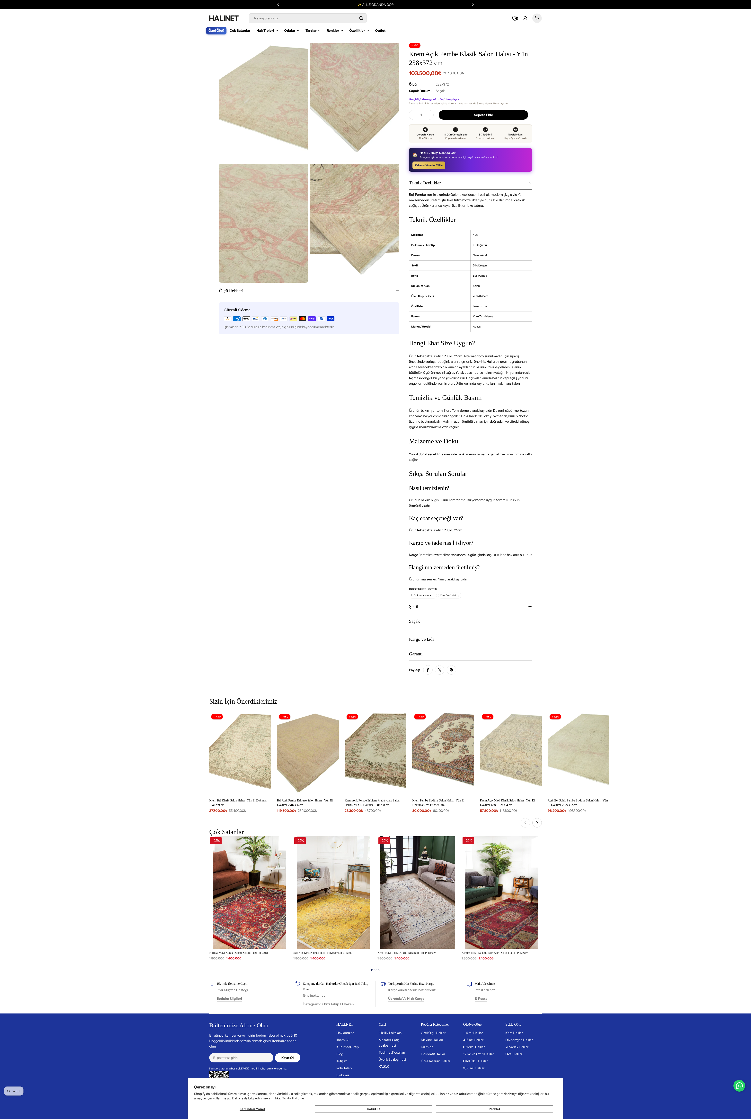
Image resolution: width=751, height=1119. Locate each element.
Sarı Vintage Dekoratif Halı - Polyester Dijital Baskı (238, 952)
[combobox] (308, 18)
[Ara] (361, 18)
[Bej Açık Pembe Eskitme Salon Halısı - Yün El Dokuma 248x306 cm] (308, 753)
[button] (278, 4)
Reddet (494, 1109)
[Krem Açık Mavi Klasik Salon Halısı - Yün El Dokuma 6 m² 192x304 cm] (511, 753)
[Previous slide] (525, 823)
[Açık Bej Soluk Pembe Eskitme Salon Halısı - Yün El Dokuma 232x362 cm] (578, 753)
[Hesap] (525, 18)
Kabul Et (373, 1109)
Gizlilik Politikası (293, 1098)
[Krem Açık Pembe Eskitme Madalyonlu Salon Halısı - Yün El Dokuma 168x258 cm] (375, 753)
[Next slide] (537, 823)
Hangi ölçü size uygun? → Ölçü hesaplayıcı (434, 99)
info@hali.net (485, 990)
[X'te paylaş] (439, 670)
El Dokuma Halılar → (423, 595)
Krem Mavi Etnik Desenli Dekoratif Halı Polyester (322, 952)
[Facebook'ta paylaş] (428, 670)
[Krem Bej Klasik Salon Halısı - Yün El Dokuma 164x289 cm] (240, 753)
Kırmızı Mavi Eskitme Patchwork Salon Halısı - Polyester (410, 952)
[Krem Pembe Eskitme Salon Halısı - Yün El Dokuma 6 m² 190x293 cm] (443, 753)
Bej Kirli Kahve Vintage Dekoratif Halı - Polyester (490, 952)
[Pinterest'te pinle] (451, 670)
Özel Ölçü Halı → (449, 595)
